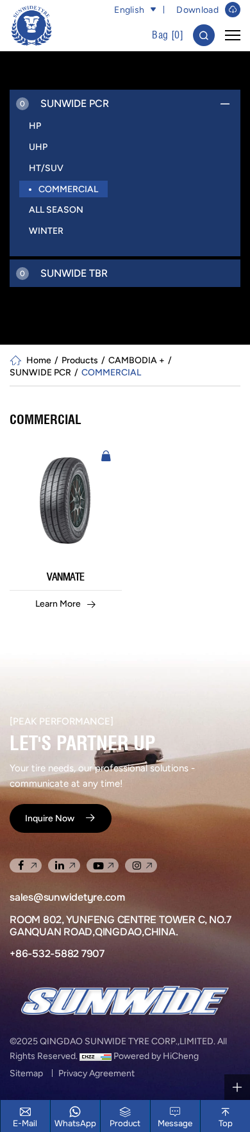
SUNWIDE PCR (64, 103)
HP (35, 125)
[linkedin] (64, 865)
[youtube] (103, 865)
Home (38, 360)
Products (80, 360)
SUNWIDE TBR (64, 273)
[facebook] (26, 865)
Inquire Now (49, 818)
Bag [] (167, 35)
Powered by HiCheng (156, 1056)
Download (197, 9)
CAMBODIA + (136, 360)
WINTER (46, 231)
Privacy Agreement (96, 1073)
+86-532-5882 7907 (57, 953)
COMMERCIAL (68, 189)
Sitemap (26, 1073)
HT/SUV (46, 168)
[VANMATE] (66, 500)
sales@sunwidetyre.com (67, 897)
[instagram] (141, 865)
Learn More (58, 603)
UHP (38, 147)
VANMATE (66, 577)
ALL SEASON (56, 209)
